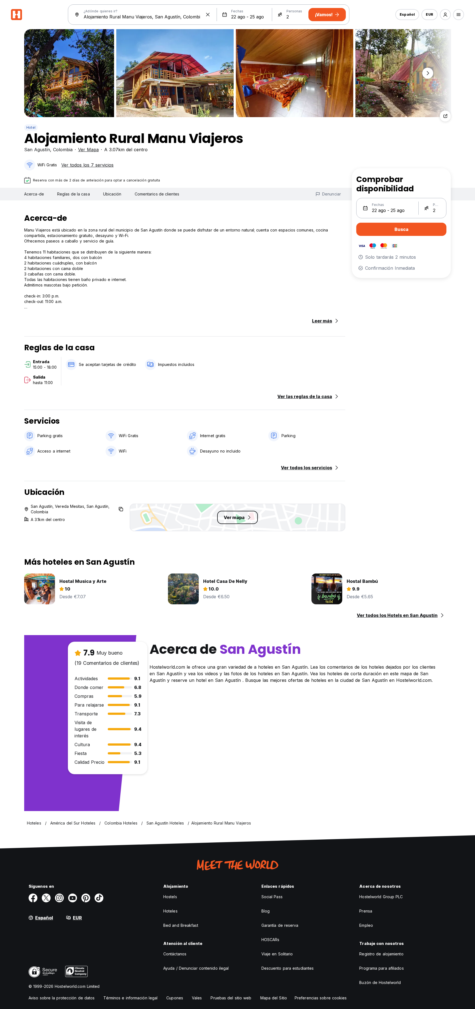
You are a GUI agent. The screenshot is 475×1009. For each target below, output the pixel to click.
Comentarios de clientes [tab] (157, 194)
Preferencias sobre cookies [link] (321, 998)
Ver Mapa (88, 149)
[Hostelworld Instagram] (59, 898)
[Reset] (207, 14)
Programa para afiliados (381, 968)
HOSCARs (270, 939)
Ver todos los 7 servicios (87, 165)
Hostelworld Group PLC (381, 896)
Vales (197, 998)
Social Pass (272, 896)
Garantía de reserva (280, 925)
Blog (265, 911)
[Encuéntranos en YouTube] (72, 898)
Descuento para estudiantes (287, 968)
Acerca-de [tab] (34, 194)
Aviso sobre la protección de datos (62, 998)
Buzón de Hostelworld (380, 982)
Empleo (366, 925)
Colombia (63, 149)
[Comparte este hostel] (445, 116)
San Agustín (37, 149)
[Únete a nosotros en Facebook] (33, 898)
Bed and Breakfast (180, 925)
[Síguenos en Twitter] (46, 898)
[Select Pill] (445, 14)
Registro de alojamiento (381, 954)
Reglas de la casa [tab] (73, 194)
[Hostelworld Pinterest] (85, 898)
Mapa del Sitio (273, 998)
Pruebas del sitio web (231, 998)
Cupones (174, 998)
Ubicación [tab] (112, 194)
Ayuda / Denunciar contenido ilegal (196, 968)
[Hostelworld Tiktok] (99, 898)
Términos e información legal (130, 998)
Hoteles (170, 911)
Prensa (365, 911)
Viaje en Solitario (277, 954)
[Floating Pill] (427, 73)
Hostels (170, 896)
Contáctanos (174, 954)
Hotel (30, 127)
